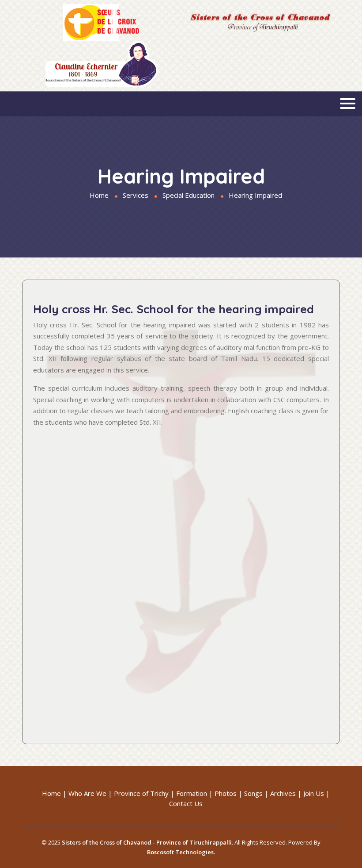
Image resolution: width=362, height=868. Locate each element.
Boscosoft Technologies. (181, 852)
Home (99, 195)
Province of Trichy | (144, 793)
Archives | (286, 793)
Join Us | (316, 793)
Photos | (228, 793)
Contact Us (186, 803)
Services (135, 195)
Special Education (188, 195)
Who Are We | (90, 793)
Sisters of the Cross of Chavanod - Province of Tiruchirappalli (147, 842)
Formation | (194, 793)
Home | (54, 793)
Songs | (256, 793)
